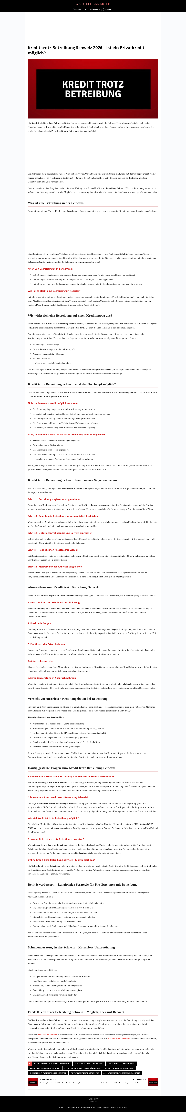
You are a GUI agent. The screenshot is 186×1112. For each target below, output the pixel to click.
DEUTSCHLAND (80, 10)
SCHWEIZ (108, 10)
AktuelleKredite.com (74, 1107)
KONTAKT (93, 1102)
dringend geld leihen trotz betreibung (52, 1063)
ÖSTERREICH (95, 10)
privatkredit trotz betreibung (85, 1073)
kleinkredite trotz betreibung (89, 1063)
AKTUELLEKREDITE (93, 3)
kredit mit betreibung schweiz (121, 1063)
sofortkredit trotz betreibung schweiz (122, 1073)
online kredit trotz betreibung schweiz (48, 1073)
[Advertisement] (93, 29)
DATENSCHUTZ (93, 1099)
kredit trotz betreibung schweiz (45, 1068)
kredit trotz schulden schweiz (119, 1068)
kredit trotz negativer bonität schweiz (82, 1068)
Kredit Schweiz (58, 434)
